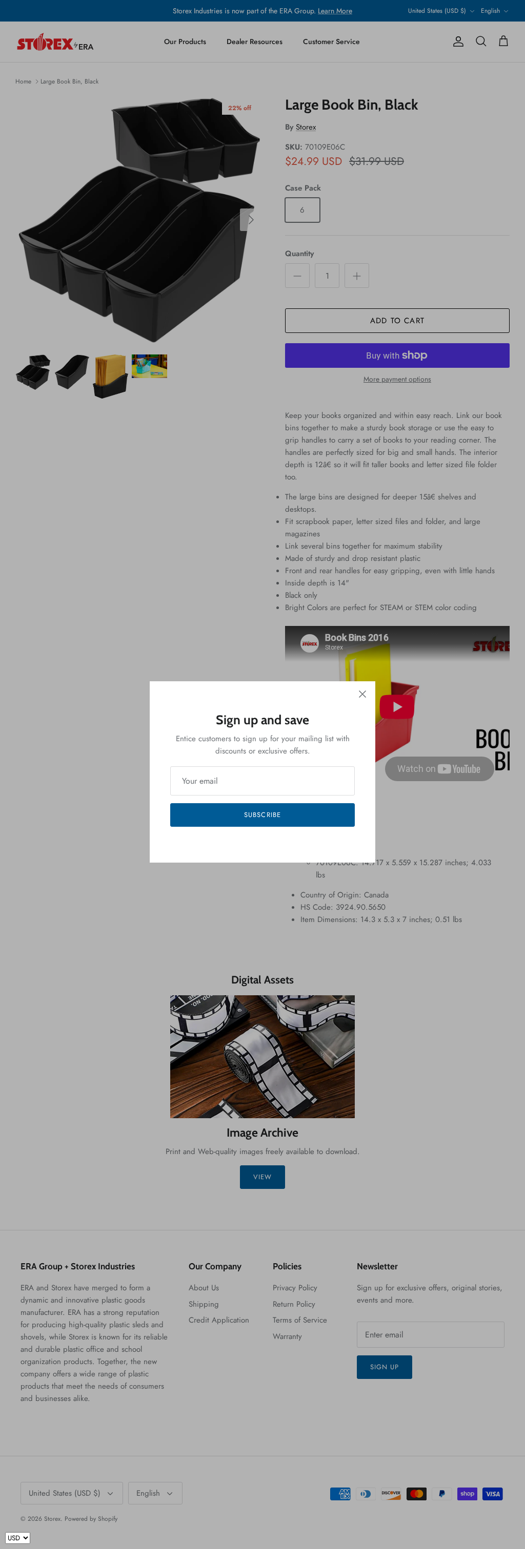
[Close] (362, 694)
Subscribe (262, 815)
